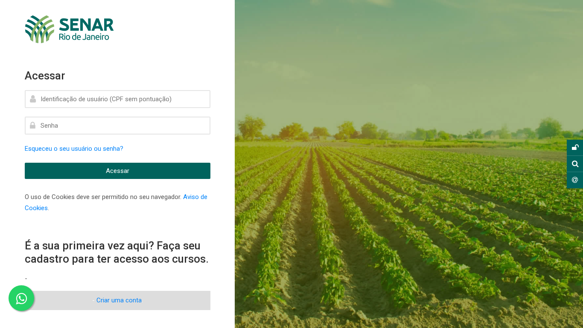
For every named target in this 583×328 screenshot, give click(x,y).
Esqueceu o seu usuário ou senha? (74, 148)
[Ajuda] (575, 180)
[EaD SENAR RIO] (86, 29)
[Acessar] (575, 148)
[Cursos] (575, 164)
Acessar (117, 171)
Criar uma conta (119, 300)
